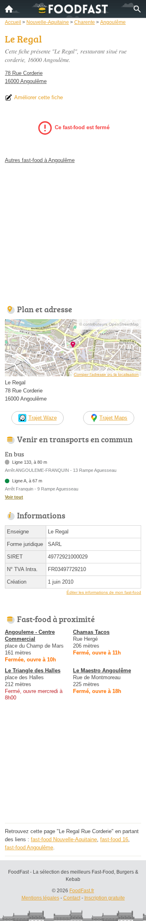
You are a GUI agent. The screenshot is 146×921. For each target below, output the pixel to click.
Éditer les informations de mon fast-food (104, 592)
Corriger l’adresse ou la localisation (106, 374)
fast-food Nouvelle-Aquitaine (64, 839)
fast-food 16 (114, 839)
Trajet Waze (42, 418)
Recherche (137, 9)
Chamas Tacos (91, 632)
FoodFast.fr (81, 890)
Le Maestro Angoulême (102, 670)
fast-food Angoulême (29, 847)
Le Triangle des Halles (32, 670)
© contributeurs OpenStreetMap (109, 324)
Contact (71, 898)
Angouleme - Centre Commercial (30, 635)
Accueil (9, 9)
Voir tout (14, 497)
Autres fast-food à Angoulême (40, 160)
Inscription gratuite (104, 898)
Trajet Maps (113, 418)
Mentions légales (40, 898)
